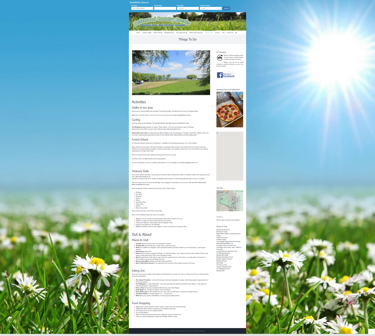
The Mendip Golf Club (223, 253)
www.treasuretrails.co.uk (142, 177)
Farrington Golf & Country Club (226, 245)
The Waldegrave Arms (223, 269)
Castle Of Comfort (222, 237)
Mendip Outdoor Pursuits (224, 259)
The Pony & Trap (221, 265)
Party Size (180, 5)
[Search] (236, 32)
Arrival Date (158, 5)
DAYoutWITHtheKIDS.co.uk (224, 243)
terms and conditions (233, 220)
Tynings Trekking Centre (223, 267)
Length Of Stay (205, 5)
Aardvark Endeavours (223, 230)
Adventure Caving (221, 232)
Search (226, 8)
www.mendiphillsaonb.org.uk (182, 115)
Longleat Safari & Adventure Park (226, 251)
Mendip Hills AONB (222, 255)
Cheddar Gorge (221, 239)
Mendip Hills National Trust (224, 257)
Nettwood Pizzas (221, 261)
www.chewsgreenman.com (189, 163)
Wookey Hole (220, 271)
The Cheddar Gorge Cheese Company (228, 241)
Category (134, 5)
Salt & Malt (219, 263)
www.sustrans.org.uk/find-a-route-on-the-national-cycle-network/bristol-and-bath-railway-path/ (168, 135)
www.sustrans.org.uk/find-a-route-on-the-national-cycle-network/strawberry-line (156, 129)
